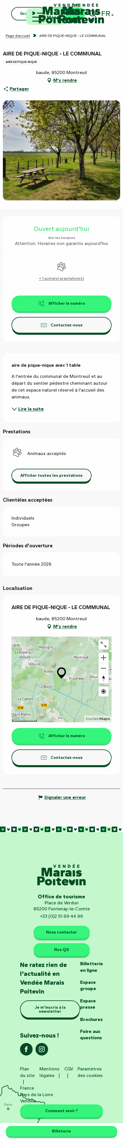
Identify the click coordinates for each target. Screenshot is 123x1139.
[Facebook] (26, 1051)
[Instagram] (41, 1051)
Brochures (91, 1019)
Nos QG (61, 949)
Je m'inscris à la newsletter (50, 1009)
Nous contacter (61, 932)
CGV (68, 1069)
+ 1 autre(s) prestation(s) (61, 278)
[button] (51, 475)
